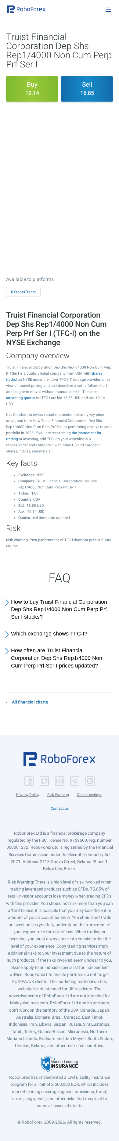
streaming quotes (20, 398)
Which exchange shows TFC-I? (49, 634)
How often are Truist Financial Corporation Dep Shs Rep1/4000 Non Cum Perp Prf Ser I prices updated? (56, 658)
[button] (26, 9)
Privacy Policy (27, 795)
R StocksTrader (23, 292)
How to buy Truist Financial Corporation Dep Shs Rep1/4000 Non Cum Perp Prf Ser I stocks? (59, 609)
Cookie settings (89, 795)
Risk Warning (58, 795)
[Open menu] (108, 10)
